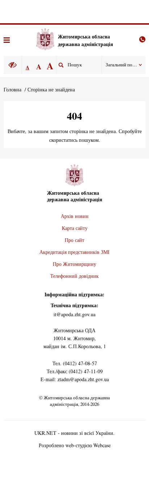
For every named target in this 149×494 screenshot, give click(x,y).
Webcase (102, 445)
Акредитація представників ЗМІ (74, 251)
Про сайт (74, 239)
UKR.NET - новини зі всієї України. (74, 432)
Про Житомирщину (74, 263)
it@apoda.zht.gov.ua (74, 314)
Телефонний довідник (74, 275)
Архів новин (75, 216)
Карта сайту (75, 228)
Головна (12, 89)
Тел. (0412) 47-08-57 (74, 363)
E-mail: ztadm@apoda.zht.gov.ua (75, 379)
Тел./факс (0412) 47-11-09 (75, 371)
